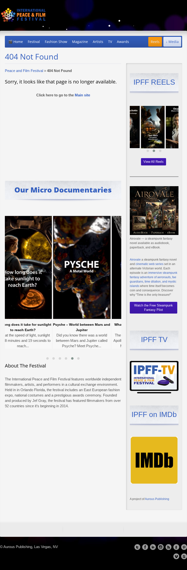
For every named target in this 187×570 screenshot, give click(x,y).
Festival (34, 41)
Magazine (80, 41)
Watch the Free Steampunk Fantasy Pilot (153, 308)
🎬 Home (15, 41)
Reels (155, 41)
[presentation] (9, 282)
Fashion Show (56, 41)
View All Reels (153, 161)
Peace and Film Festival (24, 71)
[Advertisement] (63, 137)
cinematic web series (149, 264)
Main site (82, 95)
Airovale (135, 259)
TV (110, 41)
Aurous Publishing (157, 499)
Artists (98, 41)
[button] (47, 358)
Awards (123, 41)
